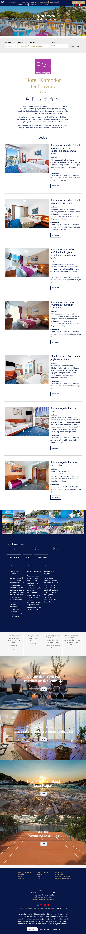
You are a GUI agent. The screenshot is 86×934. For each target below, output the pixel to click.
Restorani (14, 557)
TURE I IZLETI (32, 4)
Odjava (20, 42)
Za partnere (41, 878)
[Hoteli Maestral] (2, 2)
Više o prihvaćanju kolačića (49, 929)
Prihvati (32, 929)
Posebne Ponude (23, 4)
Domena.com (62, 908)
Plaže (27, 557)
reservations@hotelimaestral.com (43, 899)
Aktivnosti (41, 557)
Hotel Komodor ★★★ (41, 2)
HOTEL (32, 42)
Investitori (58, 872)
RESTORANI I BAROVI (43, 4)
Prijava (8, 42)
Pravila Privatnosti (43, 872)
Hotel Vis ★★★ (53, 2)
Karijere (20, 876)
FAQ (38, 876)
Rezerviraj (75, 46)
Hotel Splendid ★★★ (28, 2)
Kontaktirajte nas (78, 2)
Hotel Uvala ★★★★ (15, 2)
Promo (52, 42)
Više (43, 689)
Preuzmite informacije (62, 876)
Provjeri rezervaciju (24, 872)
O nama (39, 874)
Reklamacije (59, 874)
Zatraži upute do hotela (63, 878)
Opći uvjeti (21, 878)
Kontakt (21, 874)
